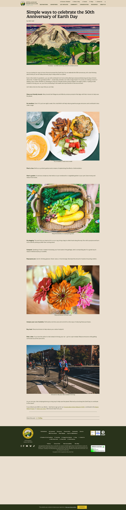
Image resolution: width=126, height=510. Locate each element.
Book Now (57, 437)
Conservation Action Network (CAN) (74, 407)
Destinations (44, 431)
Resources (59, 431)
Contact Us (99, 1)
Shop (91, 1)
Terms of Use (57, 443)
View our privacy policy (70, 507)
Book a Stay (77, 1)
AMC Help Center (54, 439)
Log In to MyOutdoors (72, 433)
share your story (41, 408)
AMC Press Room (53, 433)
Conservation (67, 431)
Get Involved (52, 431)
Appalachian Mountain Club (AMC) (29, 3)
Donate (85, 1)
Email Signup (62, 433)
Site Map (77, 443)
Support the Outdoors (67, 437)
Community (75, 431)
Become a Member (65, 1)
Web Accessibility (67, 443)
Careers (81, 431)
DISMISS (82, 507)
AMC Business (72, 439)
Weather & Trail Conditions (47, 437)
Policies (49, 443)
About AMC (63, 439)
